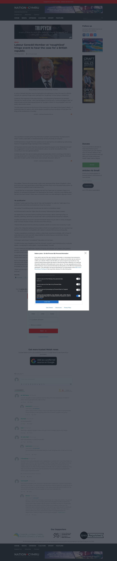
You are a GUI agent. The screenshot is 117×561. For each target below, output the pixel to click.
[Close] (86, 253)
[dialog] (58, 280)
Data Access (58, 307)
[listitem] (58, 275)
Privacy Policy (67, 307)
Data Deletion (49, 307)
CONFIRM (47, 301)
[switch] (78, 279)
